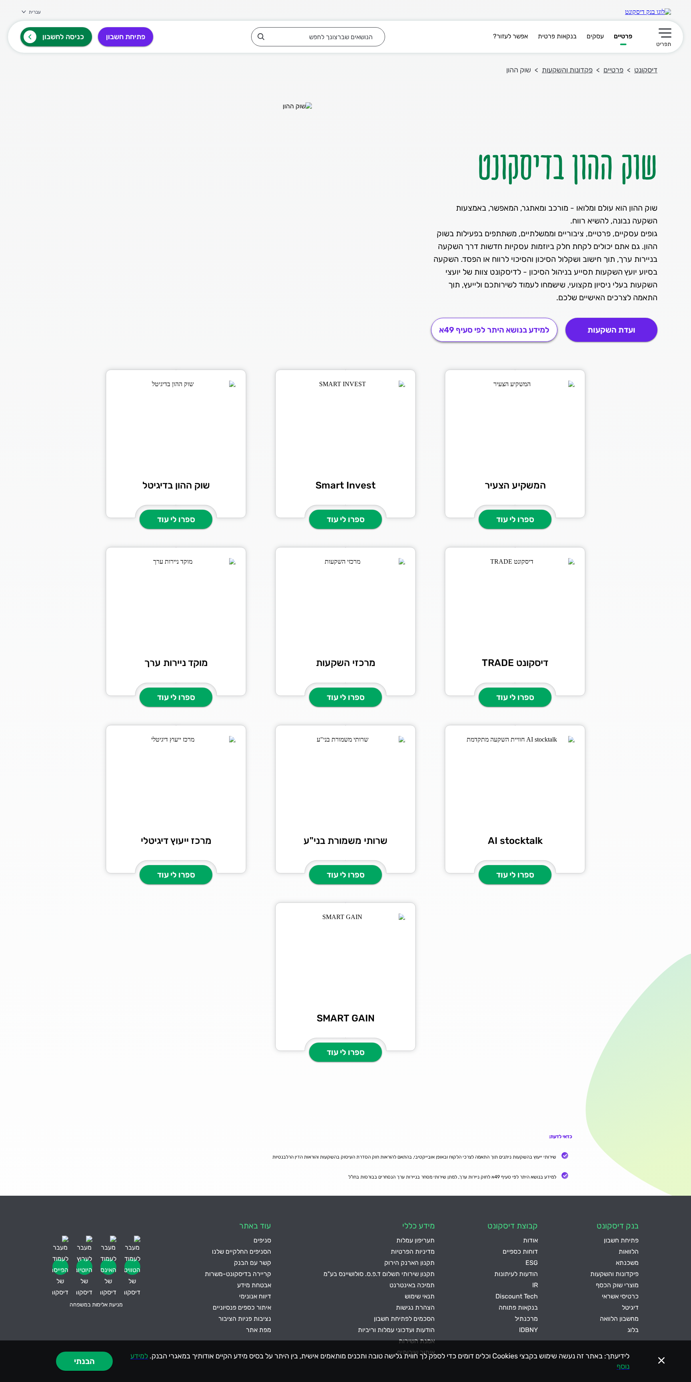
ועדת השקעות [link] (611, 330)
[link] (648, 12)
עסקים (595, 36)
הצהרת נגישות (415, 1307)
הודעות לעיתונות (516, 1274)
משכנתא (627, 1262)
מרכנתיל (526, 1318)
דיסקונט (645, 70)
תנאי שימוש (420, 1296)
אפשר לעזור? (510, 36)
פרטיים (623, 36)
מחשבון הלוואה (619, 1318)
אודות (530, 1240)
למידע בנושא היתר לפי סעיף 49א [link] (494, 330)
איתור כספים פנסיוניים (242, 1307)
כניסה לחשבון (63, 36)
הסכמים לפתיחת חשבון (404, 1318)
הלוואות (629, 1251)
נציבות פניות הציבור (244, 1318)
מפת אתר (258, 1330)
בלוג (633, 1330)
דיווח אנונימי (255, 1296)
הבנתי (84, 1361)
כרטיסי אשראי (620, 1296)
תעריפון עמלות (415, 1240)
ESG (531, 1262)
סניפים (262, 1240)
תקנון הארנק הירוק (409, 1262)
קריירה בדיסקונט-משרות (238, 1274)
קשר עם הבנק (252, 1262)
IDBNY (528, 1330)
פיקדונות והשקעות (614, 1274)
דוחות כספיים (520, 1251)
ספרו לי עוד (515, 519)
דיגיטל (630, 1307)
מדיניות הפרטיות (413, 1251)
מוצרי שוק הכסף (617, 1285)
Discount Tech (516, 1296)
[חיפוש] (261, 36)
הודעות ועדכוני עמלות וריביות (396, 1330)
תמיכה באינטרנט (412, 1285)
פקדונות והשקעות (567, 70)
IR (535, 1285)
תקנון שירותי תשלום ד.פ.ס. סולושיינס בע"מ (379, 1274)
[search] (318, 36)
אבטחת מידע (254, 1285)
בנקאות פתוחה (518, 1307)
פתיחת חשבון (125, 36)
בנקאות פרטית (557, 36)
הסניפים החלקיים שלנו (241, 1251)
